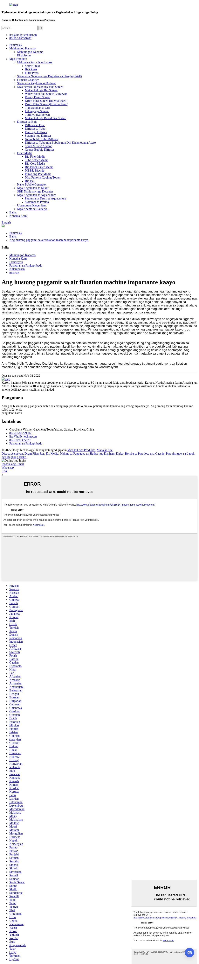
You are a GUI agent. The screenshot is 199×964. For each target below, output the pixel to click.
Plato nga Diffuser (36, 132)
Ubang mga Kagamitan (31, 205)
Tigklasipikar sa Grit (37, 107)
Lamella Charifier (28, 79)
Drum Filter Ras (34, 453)
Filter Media (24, 153)
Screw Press (32, 65)
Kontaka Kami (18, 215)
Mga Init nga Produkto (81, 450)
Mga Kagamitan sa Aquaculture (36, 195)
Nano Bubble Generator (32, 184)
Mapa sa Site (105, 450)
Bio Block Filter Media (39, 167)
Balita (13, 212)
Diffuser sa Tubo (35, 128)
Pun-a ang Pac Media (38, 174)
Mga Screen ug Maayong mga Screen (40, 86)
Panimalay (15, 45)
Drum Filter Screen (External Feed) (46, 104)
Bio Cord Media (35, 163)
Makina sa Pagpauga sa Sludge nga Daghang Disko (91, 453)
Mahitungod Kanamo (22, 48)
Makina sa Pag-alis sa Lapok (34, 62)
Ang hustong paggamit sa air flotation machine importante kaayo (48, 240)
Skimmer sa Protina (37, 202)
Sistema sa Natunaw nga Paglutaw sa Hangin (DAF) (49, 76)
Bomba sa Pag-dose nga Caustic (144, 453)
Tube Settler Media (36, 160)
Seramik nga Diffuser (38, 135)
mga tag (14, 272)
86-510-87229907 (20, 433)
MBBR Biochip (35, 170)
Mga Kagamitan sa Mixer (32, 188)
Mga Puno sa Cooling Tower (42, 177)
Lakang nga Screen (37, 111)
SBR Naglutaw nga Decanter (35, 191)
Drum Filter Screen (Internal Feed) (46, 100)
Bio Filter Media (35, 156)
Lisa (4, 471)
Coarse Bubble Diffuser (39, 149)
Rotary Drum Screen (37, 97)
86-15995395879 (20, 440)
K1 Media (52, 453)
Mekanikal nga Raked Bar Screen (45, 118)
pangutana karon (12, 413)
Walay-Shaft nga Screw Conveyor (46, 93)
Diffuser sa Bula (27, 121)
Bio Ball (30, 181)
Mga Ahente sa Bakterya (32, 209)
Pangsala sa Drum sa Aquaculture (45, 198)
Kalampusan (17, 269)
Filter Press (31, 72)
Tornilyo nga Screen (37, 114)
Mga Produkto (18, 58)
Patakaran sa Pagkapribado (25, 265)
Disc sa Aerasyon (12, 453)
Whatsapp (8, 467)
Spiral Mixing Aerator (38, 146)
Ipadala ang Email (13, 464)
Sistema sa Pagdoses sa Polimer (36, 83)
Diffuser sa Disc (35, 125)
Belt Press (31, 69)
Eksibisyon (24, 55)
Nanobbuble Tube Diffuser (41, 139)
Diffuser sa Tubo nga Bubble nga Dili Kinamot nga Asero (60, 142)
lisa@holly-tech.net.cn (23, 436)
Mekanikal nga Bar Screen (41, 90)
